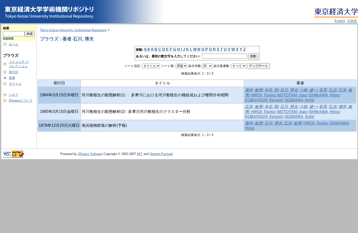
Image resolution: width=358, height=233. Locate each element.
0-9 (147, 49)
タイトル (15, 84)
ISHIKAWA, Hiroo (324, 95)
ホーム (13, 44)
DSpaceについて (21, 100)
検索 (6, 28)
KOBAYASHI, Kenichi (264, 100)
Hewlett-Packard (161, 154)
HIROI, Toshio (263, 95)
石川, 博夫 (289, 90)
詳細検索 (8, 38)
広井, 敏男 (254, 107)
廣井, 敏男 (254, 90)
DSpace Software (90, 154)
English (340, 21)
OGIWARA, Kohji (299, 100)
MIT (139, 154)
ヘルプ (13, 95)
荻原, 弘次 (328, 90)
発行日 (13, 72)
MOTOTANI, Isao (292, 95)
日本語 (352, 21)
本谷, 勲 (271, 90)
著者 (12, 78)
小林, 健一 (308, 90)
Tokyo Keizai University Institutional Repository (73, 30)
